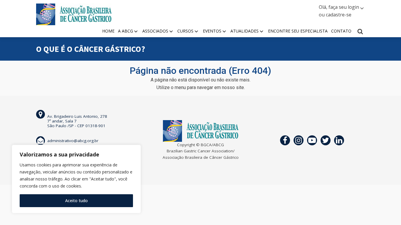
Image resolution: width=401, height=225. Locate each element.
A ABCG (125, 31)
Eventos (212, 31)
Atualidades (244, 31)
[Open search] (360, 31)
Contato (341, 31)
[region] (76, 179)
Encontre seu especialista (298, 31)
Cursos (185, 31)
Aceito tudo (76, 200)
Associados (155, 31)
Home (108, 31)
